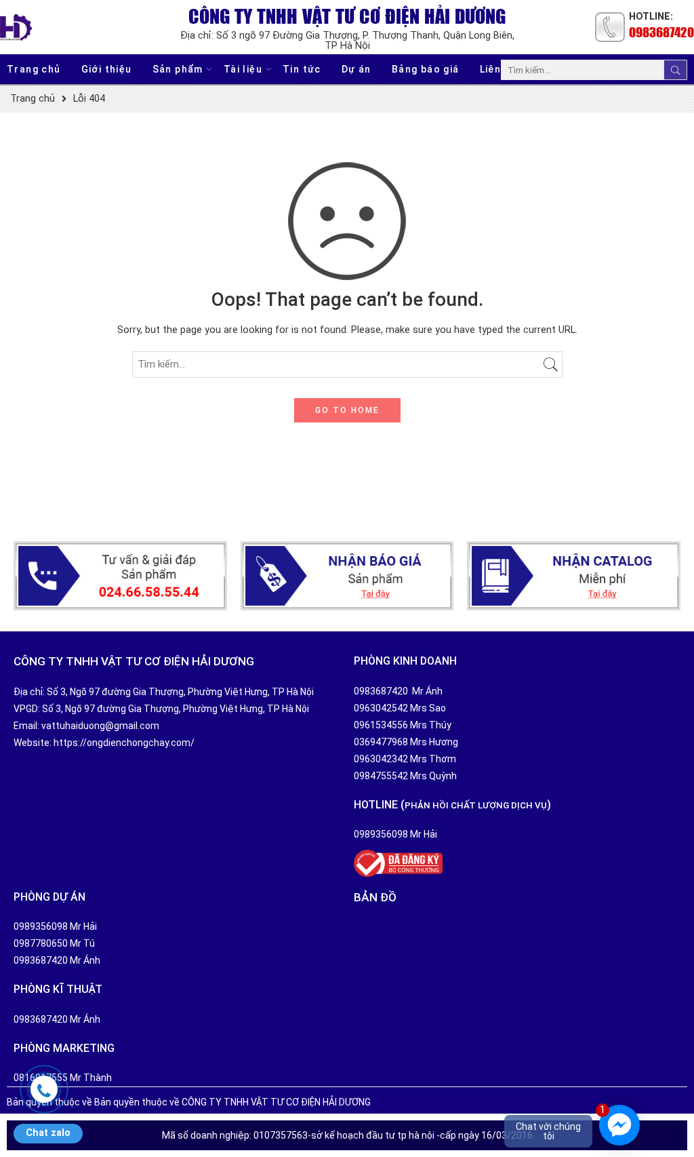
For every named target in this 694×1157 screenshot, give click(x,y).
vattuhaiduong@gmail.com (100, 725)
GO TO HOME (347, 410)
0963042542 (381, 708)
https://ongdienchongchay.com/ (124, 742)
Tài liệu (243, 69)
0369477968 (381, 742)
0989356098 (381, 834)
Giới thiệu (106, 69)
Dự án (356, 69)
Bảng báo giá (426, 69)
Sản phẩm (177, 69)
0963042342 (381, 758)
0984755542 (381, 775)
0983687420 (661, 32)
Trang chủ (34, 69)
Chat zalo (48, 1133)
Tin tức (302, 69)
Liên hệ (498, 69)
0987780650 (41, 943)
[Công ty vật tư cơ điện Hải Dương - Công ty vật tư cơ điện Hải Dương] (16, 27)
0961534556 (381, 725)
